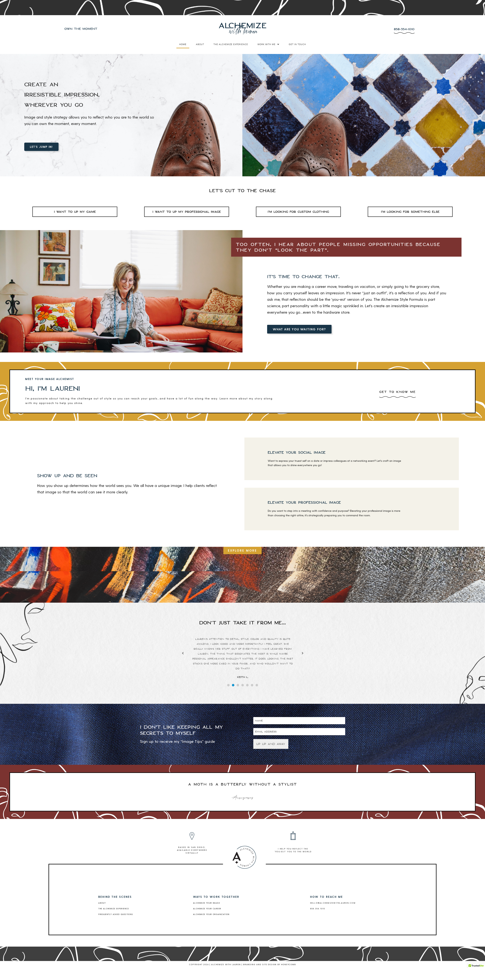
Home (182, 44)
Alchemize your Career (207, 908)
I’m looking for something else (410, 211)
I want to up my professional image (187, 211)
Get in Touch (297, 44)
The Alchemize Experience (231, 44)
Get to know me (397, 391)
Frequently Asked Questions (115, 914)
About (200, 44)
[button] (268, 44)
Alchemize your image (206, 903)
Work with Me (266, 44)
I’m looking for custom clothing (298, 211)
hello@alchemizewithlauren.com (333, 903)
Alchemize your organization (211, 914)
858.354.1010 (317, 908)
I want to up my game (75, 211)
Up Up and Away (270, 743)
